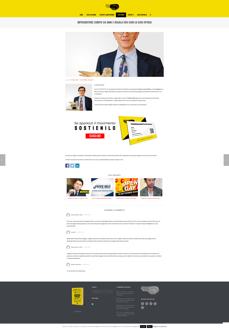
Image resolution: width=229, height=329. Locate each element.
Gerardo (121, 298)
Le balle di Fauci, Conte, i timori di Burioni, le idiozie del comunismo (78, 198)
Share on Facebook (67, 166)
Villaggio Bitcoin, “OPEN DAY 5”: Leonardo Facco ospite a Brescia (127, 198)
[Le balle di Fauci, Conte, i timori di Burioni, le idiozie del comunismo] (78, 187)
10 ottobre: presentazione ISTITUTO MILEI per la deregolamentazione (103, 198)
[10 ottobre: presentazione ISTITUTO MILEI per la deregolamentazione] (102, 187)
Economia (90, 80)
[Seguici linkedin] (146, 303)
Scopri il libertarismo (107, 15)
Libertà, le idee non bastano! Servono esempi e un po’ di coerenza (151, 198)
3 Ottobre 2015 (74, 80)
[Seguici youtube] (142, 307)
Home (81, 15)
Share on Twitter (72, 166)
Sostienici (121, 15)
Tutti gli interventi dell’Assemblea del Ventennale (125, 293)
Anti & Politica (84, 80)
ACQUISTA (77, 311)
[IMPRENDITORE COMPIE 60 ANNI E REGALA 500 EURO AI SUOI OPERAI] (114, 54)
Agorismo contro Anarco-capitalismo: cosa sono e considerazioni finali (125, 314)
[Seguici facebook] (142, 303)
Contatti (131, 15)
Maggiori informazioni (160, 326)
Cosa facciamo (91, 15)
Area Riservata (142, 15)
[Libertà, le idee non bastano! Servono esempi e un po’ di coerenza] (151, 187)
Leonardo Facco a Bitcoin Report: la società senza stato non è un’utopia (125, 300)
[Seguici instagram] (150, 303)
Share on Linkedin (77, 166)
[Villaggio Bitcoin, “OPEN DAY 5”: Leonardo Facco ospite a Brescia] (126, 187)
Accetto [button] (143, 326)
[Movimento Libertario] (114, 6)
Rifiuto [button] (149, 326)
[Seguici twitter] (155, 303)
